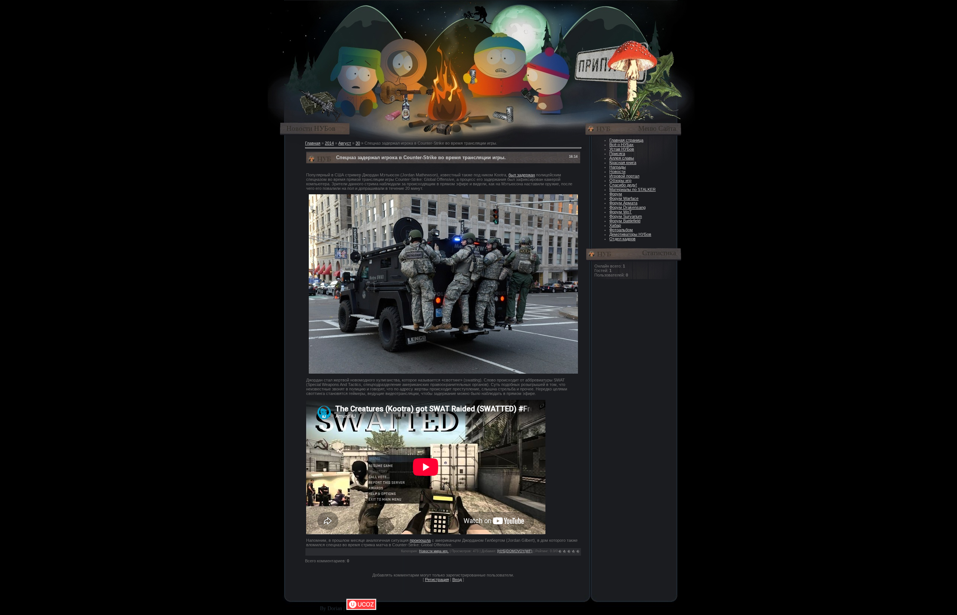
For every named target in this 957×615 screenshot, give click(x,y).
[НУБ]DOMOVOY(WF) (514, 551)
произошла (420, 540)
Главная (312, 143)
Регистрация (437, 579)
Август (344, 143)
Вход (457, 579)
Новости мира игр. (434, 551)
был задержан (521, 175)
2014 (329, 143)
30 (358, 143)
